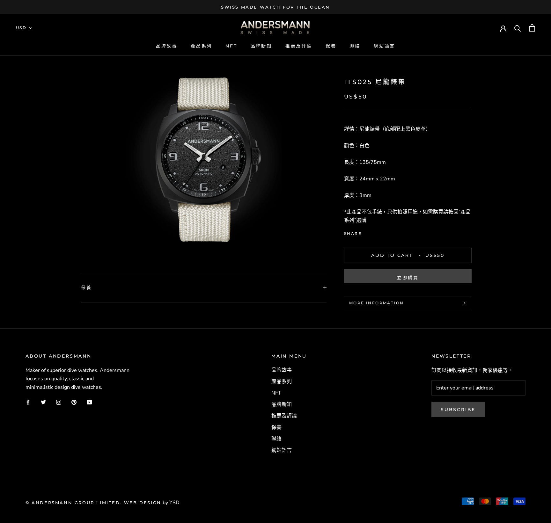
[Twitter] (376, 232)
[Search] (517, 28)
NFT (231, 46)
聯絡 (354, 46)
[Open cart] (532, 28)
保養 (331, 46)
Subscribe (458, 409)
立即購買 (407, 277)
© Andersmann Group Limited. (75, 502)
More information (376, 303)
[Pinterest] (384, 232)
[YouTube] (89, 402)
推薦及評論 (298, 46)
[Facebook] (368, 232)
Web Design (142, 502)
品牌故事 (166, 46)
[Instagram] (58, 402)
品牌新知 (261, 46)
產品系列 (201, 46)
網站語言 (384, 46)
